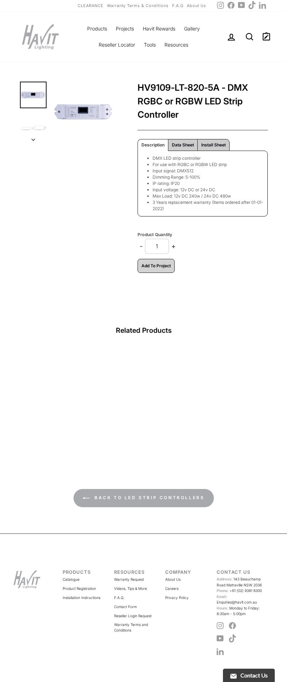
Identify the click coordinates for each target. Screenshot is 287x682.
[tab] (153, 145)
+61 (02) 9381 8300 (239, 590)
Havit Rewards (159, 29)
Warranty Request (129, 579)
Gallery (192, 29)
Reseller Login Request (133, 616)
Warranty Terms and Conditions (131, 627)
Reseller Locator (117, 45)
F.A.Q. (119, 597)
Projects (125, 29)
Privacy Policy (177, 597)
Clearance (91, 5)
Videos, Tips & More (130, 588)
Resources (176, 45)
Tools (150, 45)
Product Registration (79, 588)
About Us (196, 5)
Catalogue (71, 579)
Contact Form (125, 607)
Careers (171, 588)
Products (97, 29)
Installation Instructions (81, 597)
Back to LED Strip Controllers (148, 497)
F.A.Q (177, 5)
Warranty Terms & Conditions (138, 5)
